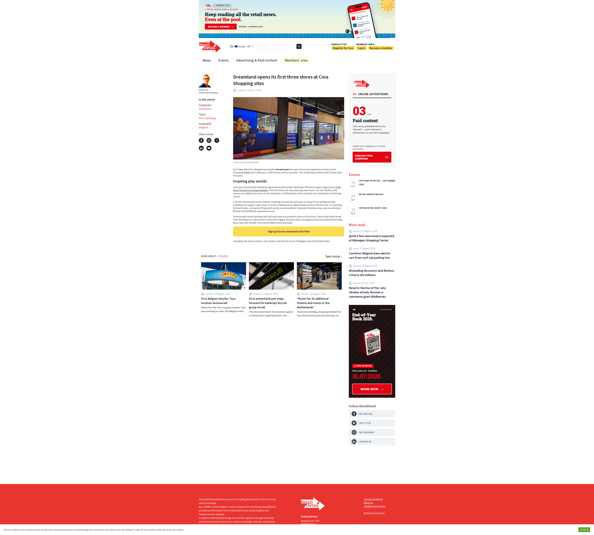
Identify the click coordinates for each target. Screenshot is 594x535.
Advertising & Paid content (256, 60)
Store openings (207, 118)
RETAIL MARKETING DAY (371, 194)
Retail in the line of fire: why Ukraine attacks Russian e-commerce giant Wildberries (367, 292)
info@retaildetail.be (374, 506)
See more (332, 256)
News (206, 60)
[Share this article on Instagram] (209, 140)
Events (223, 60)
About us (368, 502)
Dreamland (205, 109)
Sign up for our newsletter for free (289, 231)
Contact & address (373, 499)
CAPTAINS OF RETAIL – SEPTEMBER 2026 (377, 182)
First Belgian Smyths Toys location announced (218, 301)
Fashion (356, 265)
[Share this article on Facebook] (201, 140)
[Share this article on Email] (209, 148)
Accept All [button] (584, 529)
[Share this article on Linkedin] (201, 148)
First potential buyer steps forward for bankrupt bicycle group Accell (268, 303)
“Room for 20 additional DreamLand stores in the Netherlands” (313, 303)
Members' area (365, 44)
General (356, 231)
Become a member (381, 48)
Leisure (240, 90)
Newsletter (339, 44)
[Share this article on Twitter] (216, 140)
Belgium (203, 127)
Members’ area (296, 60)
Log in (361, 48)
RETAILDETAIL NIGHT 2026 (373, 207)
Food (355, 248)
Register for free (343, 48)
